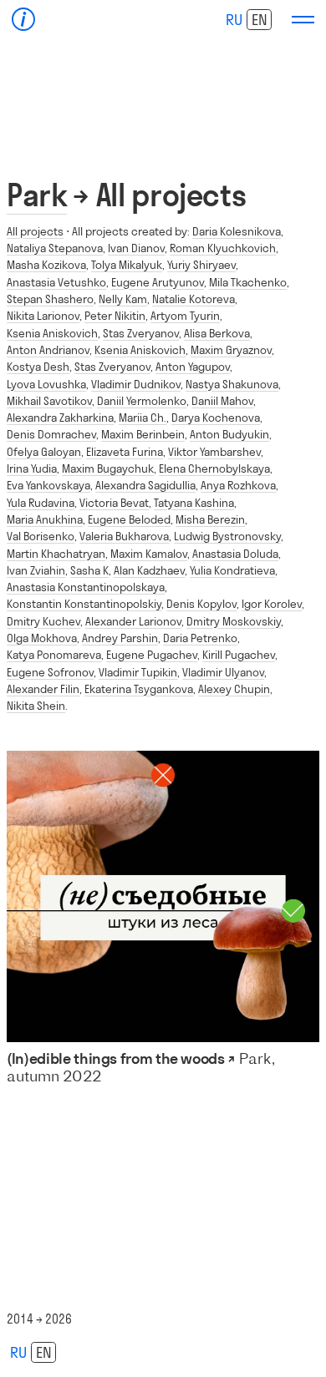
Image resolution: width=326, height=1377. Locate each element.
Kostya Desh (38, 366)
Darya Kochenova (215, 417)
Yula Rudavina (40, 502)
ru (234, 19)
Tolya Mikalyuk (126, 264)
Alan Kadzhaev (149, 570)
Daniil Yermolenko (141, 400)
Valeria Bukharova (124, 536)
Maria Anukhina (45, 519)
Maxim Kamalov (148, 553)
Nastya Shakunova (232, 384)
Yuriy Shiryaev (201, 264)
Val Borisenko (40, 536)
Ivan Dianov (136, 248)
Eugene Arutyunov (157, 282)
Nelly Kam (123, 298)
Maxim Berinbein (143, 434)
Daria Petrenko (200, 637)
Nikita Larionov (43, 315)
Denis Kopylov (201, 603)
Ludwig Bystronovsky (227, 536)
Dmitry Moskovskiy (233, 621)
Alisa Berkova (217, 333)
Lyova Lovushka (46, 384)
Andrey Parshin (120, 637)
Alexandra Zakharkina (60, 417)
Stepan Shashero (50, 298)
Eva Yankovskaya (48, 485)
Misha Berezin (210, 519)
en (259, 19)
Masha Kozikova (46, 264)
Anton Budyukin (229, 434)
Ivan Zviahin (36, 570)
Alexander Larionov (133, 621)
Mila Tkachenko (248, 282)
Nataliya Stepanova (55, 248)
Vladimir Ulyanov (223, 672)
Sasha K (89, 570)
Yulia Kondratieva (232, 570)
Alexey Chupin (234, 688)
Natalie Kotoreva (193, 298)
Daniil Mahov (222, 400)
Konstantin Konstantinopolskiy (84, 603)
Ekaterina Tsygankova (138, 688)
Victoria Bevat (114, 502)
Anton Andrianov (48, 349)
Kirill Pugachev (238, 654)
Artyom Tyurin (185, 315)
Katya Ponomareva (54, 654)
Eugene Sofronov (50, 672)
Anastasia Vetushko (56, 282)
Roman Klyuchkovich (223, 248)
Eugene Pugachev (151, 654)
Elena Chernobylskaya (214, 468)
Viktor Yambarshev (214, 451)
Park (37, 195)
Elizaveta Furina (124, 451)
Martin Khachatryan (56, 553)
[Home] (24, 20)
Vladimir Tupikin (138, 672)
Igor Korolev (272, 603)
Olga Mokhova (42, 637)
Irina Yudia (32, 468)
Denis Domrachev (51, 434)
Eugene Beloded (129, 519)
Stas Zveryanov (141, 333)
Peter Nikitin (114, 315)
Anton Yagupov (192, 366)
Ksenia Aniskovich (52, 333)
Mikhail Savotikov (49, 400)
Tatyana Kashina (194, 502)
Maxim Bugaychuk (108, 468)
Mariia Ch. (142, 417)
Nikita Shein (36, 705)
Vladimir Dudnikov (136, 384)
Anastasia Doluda (235, 553)
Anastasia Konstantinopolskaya (86, 587)
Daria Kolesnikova (236, 231)
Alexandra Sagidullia (145, 485)
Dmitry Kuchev (43, 621)
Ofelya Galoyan (44, 451)
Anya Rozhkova (238, 485)
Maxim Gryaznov (231, 349)
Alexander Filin (43, 688)
